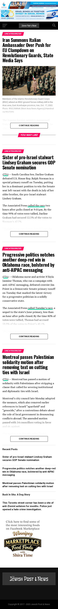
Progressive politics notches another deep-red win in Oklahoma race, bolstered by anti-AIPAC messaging (29, 471)
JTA (5, 174)
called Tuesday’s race (40, 308)
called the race (36, 205)
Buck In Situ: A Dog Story (16, 494)
